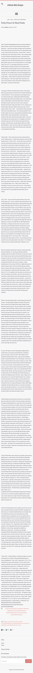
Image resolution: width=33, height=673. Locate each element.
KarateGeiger (16, 621)
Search (2, 643)
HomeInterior (11, 621)
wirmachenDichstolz (25, 623)
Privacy (2, 645)
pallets (21, 621)
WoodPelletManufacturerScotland (14, 625)
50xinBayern (5, 621)
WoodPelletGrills (4, 625)
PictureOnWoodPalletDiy (16, 623)
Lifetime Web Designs (20, 669)
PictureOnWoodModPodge (6, 623)
